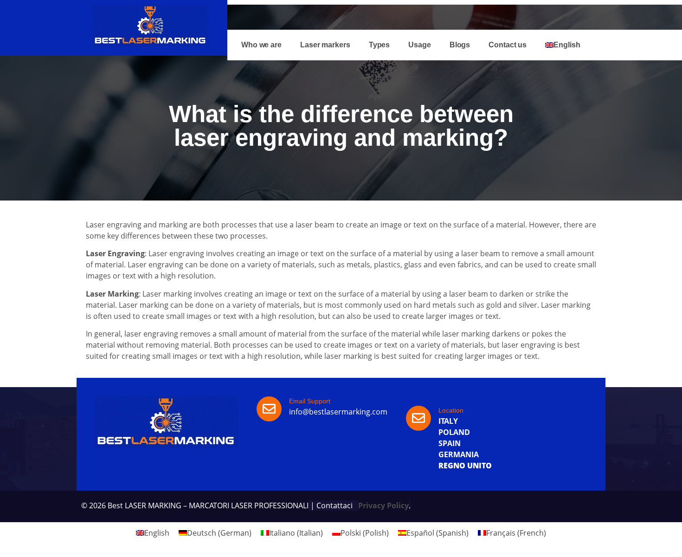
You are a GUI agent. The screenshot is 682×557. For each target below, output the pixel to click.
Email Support (309, 401)
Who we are (261, 45)
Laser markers (325, 45)
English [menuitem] (156, 533)
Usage (419, 45)
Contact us (508, 45)
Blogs (460, 45)
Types (379, 45)
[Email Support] (269, 408)
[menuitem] (562, 45)
